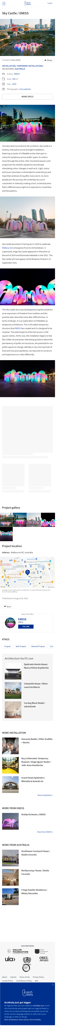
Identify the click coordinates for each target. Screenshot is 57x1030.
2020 (14, 84)
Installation (9, 65)
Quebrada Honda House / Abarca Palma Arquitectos (36, 666)
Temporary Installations (30, 65)
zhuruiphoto (25, 89)
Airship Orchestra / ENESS (33, 814)
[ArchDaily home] (27, 3)
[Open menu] (3, 3)
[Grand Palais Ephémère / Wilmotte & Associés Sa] (10, 784)
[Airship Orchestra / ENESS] (10, 821)
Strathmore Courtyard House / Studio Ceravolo (35, 853)
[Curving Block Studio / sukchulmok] (13, 709)
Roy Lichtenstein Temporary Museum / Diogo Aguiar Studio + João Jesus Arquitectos (36, 762)
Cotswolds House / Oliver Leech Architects (36, 685)
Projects (7, 646)
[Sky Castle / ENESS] (20, 520)
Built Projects (21, 646)
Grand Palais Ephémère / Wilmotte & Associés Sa (33, 779)
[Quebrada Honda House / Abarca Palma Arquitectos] (13, 671)
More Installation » (45, 795)
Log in (50, 3)
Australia (20, 68)
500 (14, 79)
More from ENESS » (45, 832)
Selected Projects (38, 646)
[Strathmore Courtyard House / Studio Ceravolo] (10, 858)
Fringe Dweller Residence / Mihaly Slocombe (34, 891)
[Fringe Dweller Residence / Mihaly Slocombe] (10, 896)
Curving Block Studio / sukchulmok (34, 704)
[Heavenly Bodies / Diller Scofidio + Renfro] (10, 746)
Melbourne (7, 247)
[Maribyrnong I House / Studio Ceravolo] (10, 877)
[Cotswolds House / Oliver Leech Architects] (13, 690)
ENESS (17, 73)
